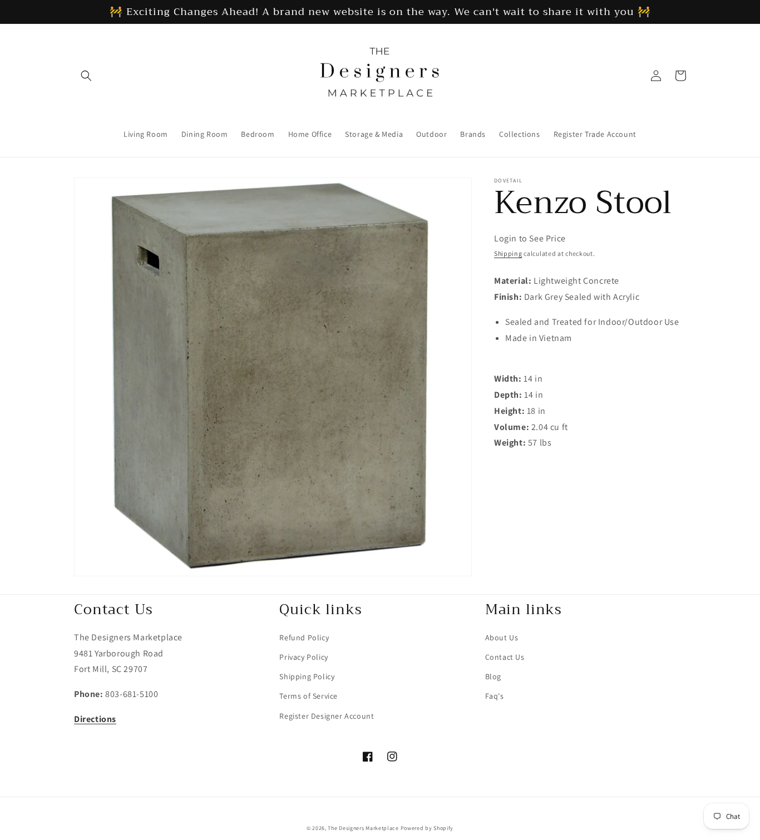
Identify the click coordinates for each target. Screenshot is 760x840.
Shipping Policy (306, 676)
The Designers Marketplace (363, 828)
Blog (493, 676)
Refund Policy (304, 638)
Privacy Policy (303, 657)
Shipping (508, 253)
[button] (86, 75)
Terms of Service (308, 696)
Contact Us (505, 657)
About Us (502, 638)
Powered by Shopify (427, 828)
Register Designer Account (326, 716)
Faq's (494, 696)
